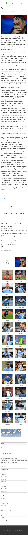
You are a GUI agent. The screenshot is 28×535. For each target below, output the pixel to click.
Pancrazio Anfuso (6, 241)
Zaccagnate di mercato (6, 453)
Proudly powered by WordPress (9, 530)
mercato (3, 513)
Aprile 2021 (3, 481)
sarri (5, 198)
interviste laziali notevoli (6, 510)
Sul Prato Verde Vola (14, 3)
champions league (5, 503)
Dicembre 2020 (4, 491)
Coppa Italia (4, 505)
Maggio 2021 (4, 479)
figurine (3, 508)
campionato (4, 501)
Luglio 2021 (3, 474)
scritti (2, 517)
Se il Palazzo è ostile (5, 451)
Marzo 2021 (3, 484)
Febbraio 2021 (4, 486)
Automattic (13, 532)
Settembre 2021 (4, 469)
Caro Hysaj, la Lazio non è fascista (9, 458)
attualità (9, 196)
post (2, 515)
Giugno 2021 (4, 476)
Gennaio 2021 (4, 488)
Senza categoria (4, 520)
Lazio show (3, 455)
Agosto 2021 (4, 472)
